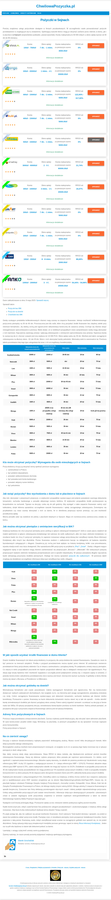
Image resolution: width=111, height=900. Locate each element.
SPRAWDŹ (96, 45)
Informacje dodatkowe (54, 58)
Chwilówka (15, 13)
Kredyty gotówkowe (28, 13)
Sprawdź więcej (42, 300)
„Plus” (77, 546)
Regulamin (33, 867)
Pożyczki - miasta (63, 867)
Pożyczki (5, 13)
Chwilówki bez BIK (15, 315)
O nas (27, 867)
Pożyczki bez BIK (14, 308)
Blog (39, 13)
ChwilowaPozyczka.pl (55, 6)
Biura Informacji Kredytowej (90, 823)
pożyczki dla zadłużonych (79, 556)
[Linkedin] (5, 856)
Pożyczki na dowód (15, 312)
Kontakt (54, 867)
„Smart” (83, 546)
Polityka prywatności (44, 867)
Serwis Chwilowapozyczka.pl (17, 886)
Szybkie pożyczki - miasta (77, 867)
